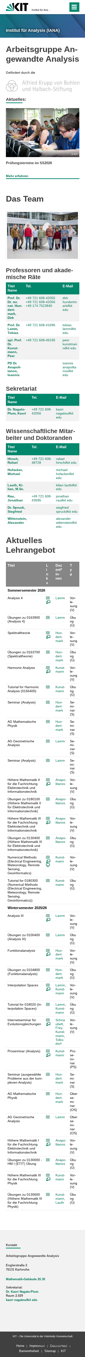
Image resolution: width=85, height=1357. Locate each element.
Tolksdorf (59, 1042)
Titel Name (12, 288)
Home (20, 1346)
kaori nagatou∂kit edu (64, 413)
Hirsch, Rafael (13, 461)
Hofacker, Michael (15, 472)
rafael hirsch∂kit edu (66, 461)
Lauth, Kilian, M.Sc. (16, 487)
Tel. (28, 286)
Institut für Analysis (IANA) (41, 9)
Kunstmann (60, 670)
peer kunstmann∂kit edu (70, 344)
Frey (58, 1028)
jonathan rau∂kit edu (64, 498)
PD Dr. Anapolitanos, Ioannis (14, 369)
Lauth (59, 1202)
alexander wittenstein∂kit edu (66, 522)
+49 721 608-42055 (40, 298)
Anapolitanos (60, 782)
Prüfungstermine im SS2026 (29, 163)
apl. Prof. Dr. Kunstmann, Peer (15, 348)
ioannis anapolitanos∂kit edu (69, 369)
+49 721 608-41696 (40, 325)
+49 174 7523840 (39, 306)
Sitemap (50, 1351)
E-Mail (68, 286)
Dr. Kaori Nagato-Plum (22, 1291)
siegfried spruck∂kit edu (66, 509)
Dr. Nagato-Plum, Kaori (17, 411)
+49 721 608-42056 (40, 302)
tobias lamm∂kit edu (69, 329)
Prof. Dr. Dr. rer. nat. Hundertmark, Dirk (15, 308)
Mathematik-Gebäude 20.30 (25, 1279)
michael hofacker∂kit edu (65, 474)
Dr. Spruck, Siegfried (16, 509)
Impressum (37, 1346)
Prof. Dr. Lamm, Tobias (14, 329)
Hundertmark (59, 637)
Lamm (60, 598)
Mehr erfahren (17, 176)
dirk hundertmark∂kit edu (70, 304)
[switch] (56, 7)
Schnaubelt (60, 1022)
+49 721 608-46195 (40, 340)
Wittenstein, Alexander (17, 520)
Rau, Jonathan (15, 498)
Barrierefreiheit (29, 1351)
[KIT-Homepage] (17, 6)
